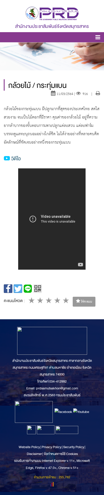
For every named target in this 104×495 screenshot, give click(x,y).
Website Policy (29, 447)
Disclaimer (34, 454)
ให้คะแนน (86, 301)
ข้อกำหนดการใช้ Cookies (61, 454)
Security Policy (73, 447)
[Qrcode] (37, 288)
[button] (97, 38)
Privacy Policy (51, 447)
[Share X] (18, 288)
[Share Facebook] (8, 288)
